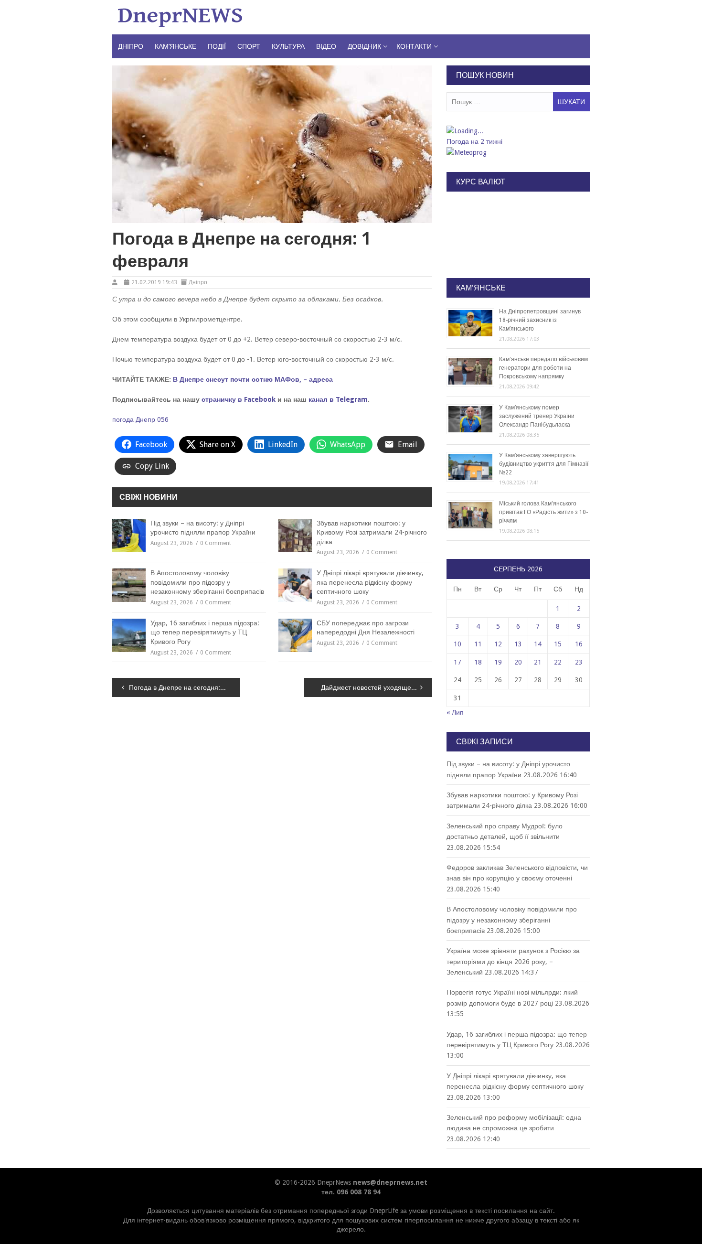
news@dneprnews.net (390, 1182)
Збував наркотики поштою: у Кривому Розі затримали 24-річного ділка (372, 532)
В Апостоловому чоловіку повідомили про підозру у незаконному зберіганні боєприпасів (207, 582)
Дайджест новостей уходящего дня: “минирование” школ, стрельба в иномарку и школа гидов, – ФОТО (376, 687)
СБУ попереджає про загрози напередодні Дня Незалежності (366, 627)
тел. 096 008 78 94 (351, 1192)
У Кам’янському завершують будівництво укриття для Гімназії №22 (543, 464)
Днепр (145, 419)
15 (558, 644)
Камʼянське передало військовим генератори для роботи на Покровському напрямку (543, 368)
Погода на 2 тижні (474, 141)
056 (163, 419)
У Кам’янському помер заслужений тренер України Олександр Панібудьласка (536, 416)
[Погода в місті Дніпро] (518, 131)
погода (123, 419)
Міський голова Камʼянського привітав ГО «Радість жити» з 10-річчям (543, 512)
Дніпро (130, 46)
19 (498, 662)
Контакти (414, 46)
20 (518, 662)
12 (498, 644)
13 (518, 644)
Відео (326, 46)
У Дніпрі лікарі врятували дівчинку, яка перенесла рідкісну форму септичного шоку (370, 582)
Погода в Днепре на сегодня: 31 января (184, 687)
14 (538, 644)
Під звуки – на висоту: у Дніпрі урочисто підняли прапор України (202, 527)
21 (538, 662)
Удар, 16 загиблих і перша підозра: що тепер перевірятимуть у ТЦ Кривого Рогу (204, 632)
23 (579, 662)
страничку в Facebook (239, 399)
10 (457, 644)
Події (217, 46)
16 (579, 644)
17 (457, 662)
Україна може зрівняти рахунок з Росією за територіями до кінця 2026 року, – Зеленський (513, 961)
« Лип (455, 712)
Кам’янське (175, 46)
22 (558, 662)
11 (478, 644)
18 (478, 662)
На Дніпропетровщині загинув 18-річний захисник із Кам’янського (540, 320)
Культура (288, 46)
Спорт (248, 46)
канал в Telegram (338, 399)
